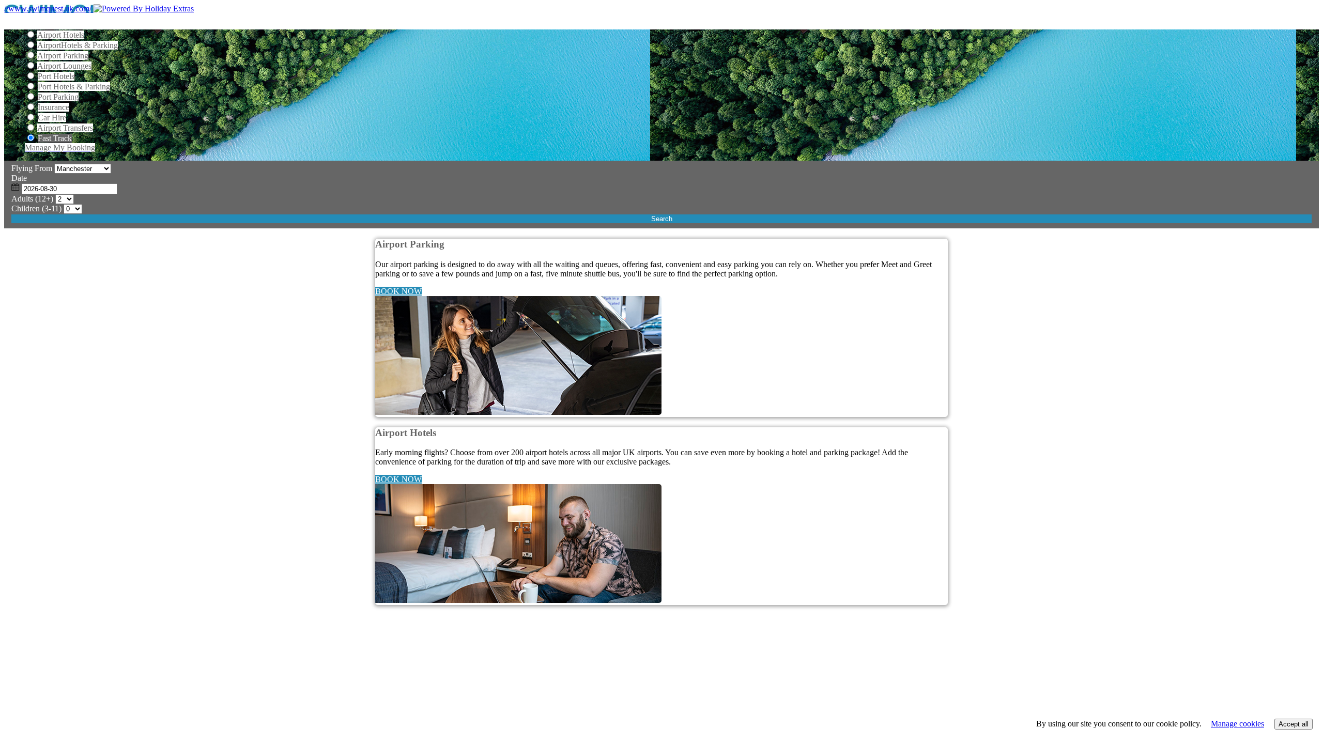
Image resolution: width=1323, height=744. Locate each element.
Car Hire (52, 117)
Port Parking (58, 96)
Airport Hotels (60, 34)
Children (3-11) (36, 208)
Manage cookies (1237, 723)
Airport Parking (62, 55)
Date (19, 178)
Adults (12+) (32, 198)
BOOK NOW (398, 291)
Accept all (1294, 724)
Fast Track (55, 138)
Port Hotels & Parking (74, 86)
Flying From (31, 168)
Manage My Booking (60, 147)
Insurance (53, 107)
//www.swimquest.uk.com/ (49, 8)
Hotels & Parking (77, 45)
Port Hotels (56, 76)
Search (661, 219)
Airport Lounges (64, 65)
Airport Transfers (65, 127)
